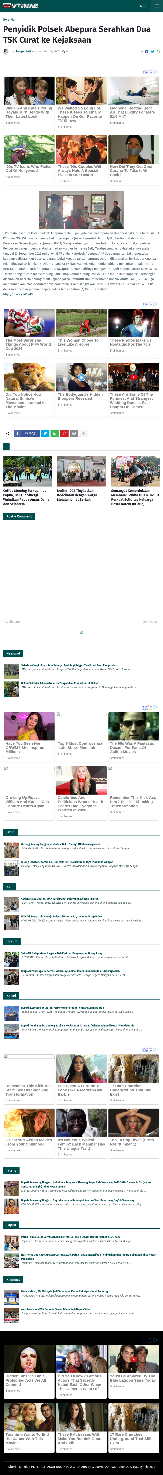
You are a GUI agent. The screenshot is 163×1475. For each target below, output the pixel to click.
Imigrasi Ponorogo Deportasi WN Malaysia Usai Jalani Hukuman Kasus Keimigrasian (70, 971)
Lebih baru (12, 622)
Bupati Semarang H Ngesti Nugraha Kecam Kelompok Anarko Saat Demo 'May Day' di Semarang (77, 1200)
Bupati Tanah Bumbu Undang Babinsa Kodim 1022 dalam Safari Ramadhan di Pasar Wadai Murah (77, 1025)
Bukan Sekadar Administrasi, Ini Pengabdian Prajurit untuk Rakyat (60, 683)
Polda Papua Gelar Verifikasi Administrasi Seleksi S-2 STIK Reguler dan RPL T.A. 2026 (70, 1236)
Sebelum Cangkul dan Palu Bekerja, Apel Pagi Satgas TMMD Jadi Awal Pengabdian (69, 665)
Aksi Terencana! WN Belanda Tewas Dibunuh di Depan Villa (55, 1309)
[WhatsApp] (158, 51)
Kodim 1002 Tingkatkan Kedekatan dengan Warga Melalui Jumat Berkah (77, 495)
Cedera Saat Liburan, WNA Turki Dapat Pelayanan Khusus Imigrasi (60, 898)
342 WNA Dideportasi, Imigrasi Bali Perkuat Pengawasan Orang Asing (61, 953)
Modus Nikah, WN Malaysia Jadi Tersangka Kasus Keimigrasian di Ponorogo (65, 1291)
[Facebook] (146, 51)
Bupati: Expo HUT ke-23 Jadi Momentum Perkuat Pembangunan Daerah (62, 1007)
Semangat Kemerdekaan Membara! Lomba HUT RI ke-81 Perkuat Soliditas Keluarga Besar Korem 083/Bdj (135, 497)
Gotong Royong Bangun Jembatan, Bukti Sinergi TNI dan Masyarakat (61, 844)
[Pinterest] (64, 433)
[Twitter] (152, 51)
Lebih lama (150, 622)
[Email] (74, 433)
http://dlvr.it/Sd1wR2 (18, 294)
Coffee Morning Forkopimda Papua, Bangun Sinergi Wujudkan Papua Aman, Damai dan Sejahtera (27, 497)
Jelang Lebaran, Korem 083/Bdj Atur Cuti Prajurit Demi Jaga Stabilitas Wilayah (67, 862)
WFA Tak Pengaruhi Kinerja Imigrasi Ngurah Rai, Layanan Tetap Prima (61, 916)
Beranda (9, 19)
